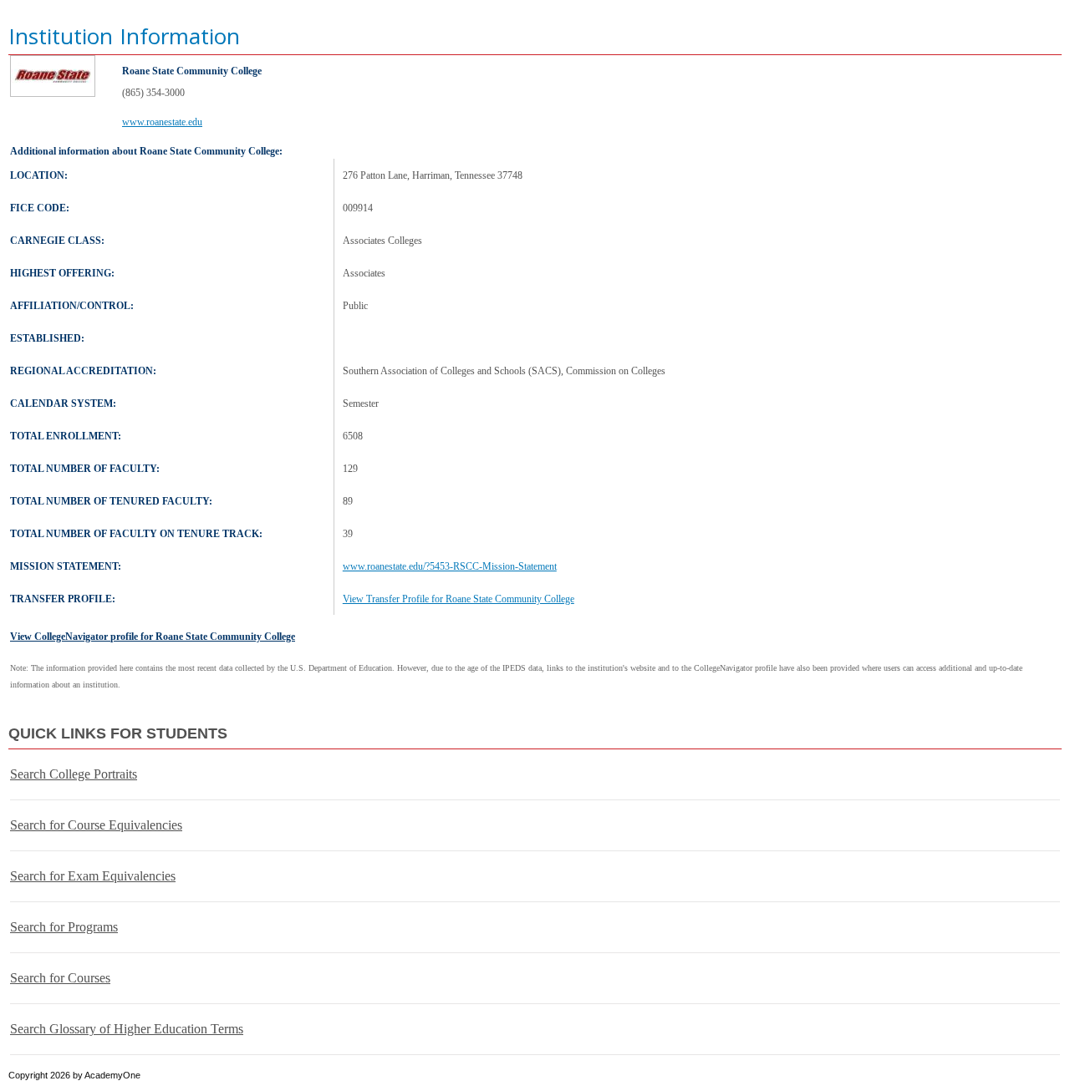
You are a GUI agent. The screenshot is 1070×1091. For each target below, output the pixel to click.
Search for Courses (60, 978)
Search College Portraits (73, 774)
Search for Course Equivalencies (96, 825)
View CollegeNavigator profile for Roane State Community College (152, 636)
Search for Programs (64, 927)
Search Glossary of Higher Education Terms (126, 1029)
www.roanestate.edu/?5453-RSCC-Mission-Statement (450, 566)
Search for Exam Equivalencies (93, 876)
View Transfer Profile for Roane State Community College (458, 599)
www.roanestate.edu (162, 122)
